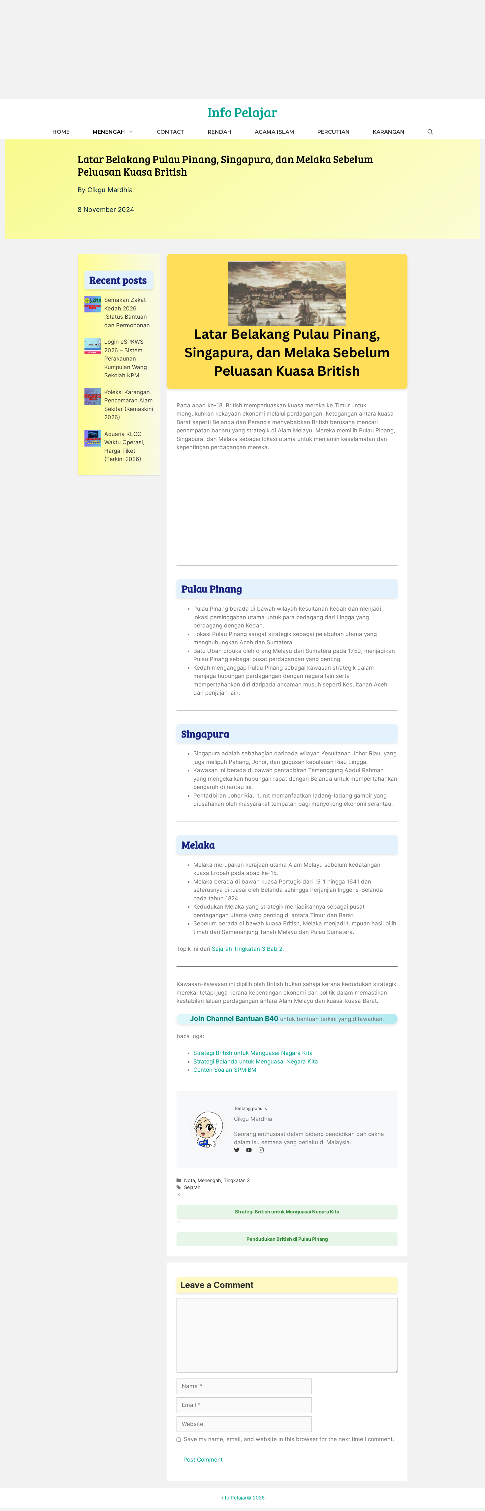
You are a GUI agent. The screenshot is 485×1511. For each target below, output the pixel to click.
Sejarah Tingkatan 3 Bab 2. (248, 948)
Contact (171, 132)
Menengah (109, 132)
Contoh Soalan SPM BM (224, 1069)
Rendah (220, 132)
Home (61, 132)
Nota (189, 1180)
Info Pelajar (242, 112)
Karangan (388, 132)
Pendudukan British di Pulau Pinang (287, 1239)
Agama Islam (274, 132)
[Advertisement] (242, 49)
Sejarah (192, 1187)
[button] (430, 132)
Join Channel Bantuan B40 (234, 1018)
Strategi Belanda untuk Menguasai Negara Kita (255, 1061)
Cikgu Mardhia (110, 190)
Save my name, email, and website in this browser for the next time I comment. (289, 1439)
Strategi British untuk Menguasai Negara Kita (253, 1053)
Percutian (333, 132)
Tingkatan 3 (237, 1180)
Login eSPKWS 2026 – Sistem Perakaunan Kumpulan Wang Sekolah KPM (125, 358)
